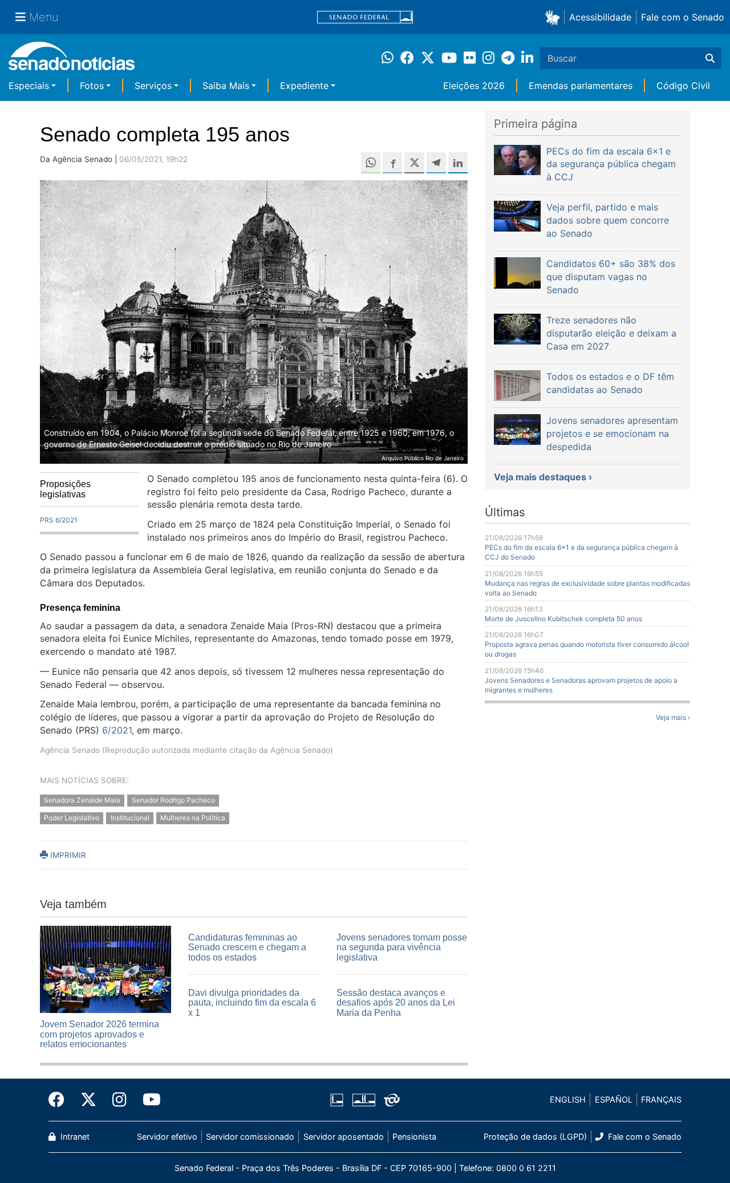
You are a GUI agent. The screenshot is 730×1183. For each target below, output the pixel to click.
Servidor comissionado (250, 1136)
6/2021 (115, 730)
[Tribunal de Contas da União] (392, 1099)
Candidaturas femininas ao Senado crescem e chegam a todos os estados (247, 947)
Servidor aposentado (343, 1136)
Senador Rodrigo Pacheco (173, 800)
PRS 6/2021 (59, 520)
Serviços (153, 85)
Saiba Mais (225, 85)
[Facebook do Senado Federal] (60, 1100)
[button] (554, 17)
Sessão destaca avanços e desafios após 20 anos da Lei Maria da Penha (395, 1003)
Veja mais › (673, 717)
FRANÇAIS (661, 1099)
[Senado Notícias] (72, 60)
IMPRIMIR (67, 855)
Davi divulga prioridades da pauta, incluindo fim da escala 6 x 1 (252, 1003)
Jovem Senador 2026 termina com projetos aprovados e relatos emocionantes (99, 1034)
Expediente (304, 85)
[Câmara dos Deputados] (336, 1099)
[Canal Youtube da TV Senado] (148, 1100)
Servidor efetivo (167, 1136)
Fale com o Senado (682, 17)
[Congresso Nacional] (364, 1099)
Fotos (92, 85)
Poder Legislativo (71, 817)
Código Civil (683, 85)
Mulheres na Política (192, 817)
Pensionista (414, 1136)
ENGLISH (568, 1099)
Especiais (29, 85)
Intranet (74, 1136)
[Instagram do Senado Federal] (119, 1100)
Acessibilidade (600, 17)
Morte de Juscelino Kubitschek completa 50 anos (563, 618)
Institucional (130, 817)
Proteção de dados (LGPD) (535, 1136)
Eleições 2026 (474, 85)
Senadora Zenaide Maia (82, 800)
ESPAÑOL (613, 1099)
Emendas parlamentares (580, 85)
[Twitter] (88, 1100)
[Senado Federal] (365, 17)
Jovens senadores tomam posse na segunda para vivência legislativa (401, 947)
